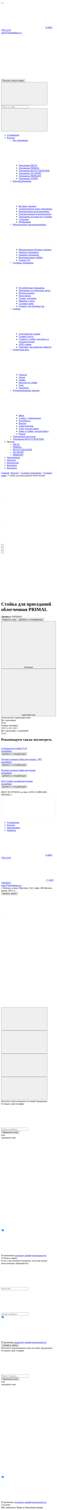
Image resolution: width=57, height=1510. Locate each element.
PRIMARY (18, 455)
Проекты (11, 460)
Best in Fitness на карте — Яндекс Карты (28, 1508)
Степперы (24, 219)
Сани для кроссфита (29, 428)
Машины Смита (27, 301)
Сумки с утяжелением (30, 418)
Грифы (22, 380)
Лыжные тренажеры (29, 255)
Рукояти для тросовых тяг (31, 306)
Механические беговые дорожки (35, 249)
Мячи (21, 415)
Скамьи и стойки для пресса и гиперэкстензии (34, 340)
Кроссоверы (25, 295)
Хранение (24, 388)
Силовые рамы (26, 303)
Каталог (11, 137)
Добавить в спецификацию (31, 619)
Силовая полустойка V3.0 (14, 748)
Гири (21, 385)
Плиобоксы (24, 420)
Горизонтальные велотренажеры (35, 214)
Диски (22, 377)
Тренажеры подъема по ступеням (35, 216)
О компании (13, 135)
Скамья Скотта (26, 336)
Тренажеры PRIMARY (30, 176)
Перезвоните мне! (10, 1132)
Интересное (13, 462)
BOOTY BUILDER (22, 449)
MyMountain (25, 222)
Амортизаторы (26, 426)
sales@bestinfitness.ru (11, 32)
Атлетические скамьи (29, 334)
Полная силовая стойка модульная (18, 770)
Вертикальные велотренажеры (34, 211)
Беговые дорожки (27, 206)
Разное (22, 434)
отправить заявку (10, 1345)
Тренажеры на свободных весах (34, 290)
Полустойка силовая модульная (17, 781)
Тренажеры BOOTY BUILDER (34, 170)
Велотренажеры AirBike (31, 257)
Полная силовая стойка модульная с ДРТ (21, 759)
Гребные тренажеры (29, 252)
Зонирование (13, 457)
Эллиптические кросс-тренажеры (35, 209)
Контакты (12, 465)
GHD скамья (25, 344)
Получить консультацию (13, 80)
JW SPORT (18, 452)
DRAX (16, 444)
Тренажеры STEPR (28, 178)
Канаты (22, 423)
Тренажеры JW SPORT (30, 173)
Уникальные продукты (24, 436)
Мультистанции (26, 293)
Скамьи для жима (27, 298)
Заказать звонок (9, 893)
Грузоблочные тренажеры (31, 288)
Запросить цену (9, 619)
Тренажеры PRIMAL (29, 168)
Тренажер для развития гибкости (35, 347)
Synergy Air (24, 260)
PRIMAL (17, 447)
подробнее (6, 751)
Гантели (23, 374)
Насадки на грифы (28, 382)
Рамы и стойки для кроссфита (34, 431)
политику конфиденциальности (30, 1255)
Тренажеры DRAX (28, 165)
